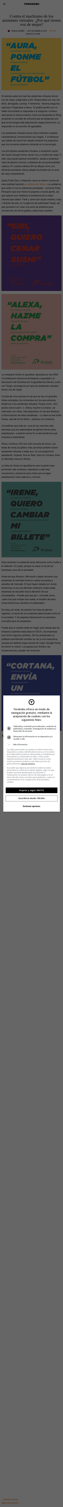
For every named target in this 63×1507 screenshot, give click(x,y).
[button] (31, 745)
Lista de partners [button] (28, 763)
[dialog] (31, 753)
